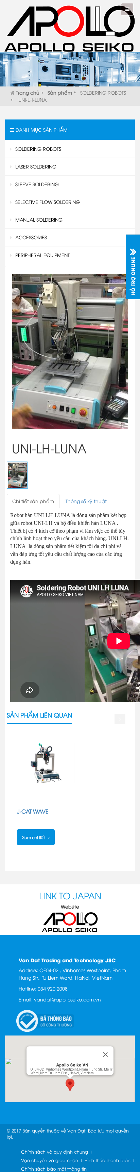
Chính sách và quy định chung (54, 1152)
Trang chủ (27, 92)
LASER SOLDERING (35, 166)
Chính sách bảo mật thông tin (54, 1169)
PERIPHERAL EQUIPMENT (42, 255)
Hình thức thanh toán (107, 1160)
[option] (70, 789)
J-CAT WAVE (33, 811)
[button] (70, 1085)
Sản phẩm (60, 92)
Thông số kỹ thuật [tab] (86, 501)
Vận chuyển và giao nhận (49, 1160)
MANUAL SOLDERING (39, 219)
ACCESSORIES (31, 237)
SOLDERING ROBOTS (103, 92)
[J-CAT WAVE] (46, 763)
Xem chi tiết (33, 837)
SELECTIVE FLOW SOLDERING (47, 201)
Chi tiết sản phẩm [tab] (33, 501)
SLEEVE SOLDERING (37, 184)
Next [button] (120, 719)
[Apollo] (70, 921)
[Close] (105, 1054)
